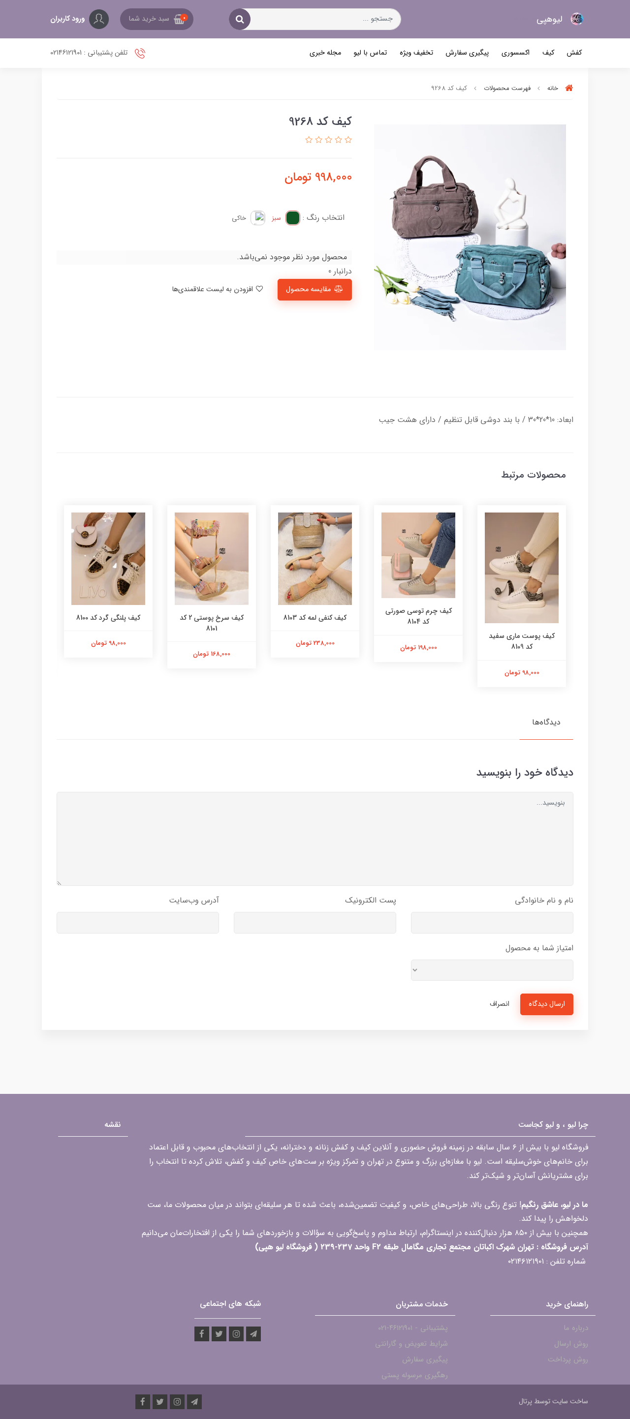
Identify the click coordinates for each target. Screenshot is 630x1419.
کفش (574, 53)
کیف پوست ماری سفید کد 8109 (522, 641)
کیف (548, 53)
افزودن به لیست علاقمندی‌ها (213, 289)
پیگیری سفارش (467, 53)
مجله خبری (325, 53)
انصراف (499, 1004)
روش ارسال (571, 1344)
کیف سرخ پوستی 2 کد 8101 (212, 623)
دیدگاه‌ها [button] (546, 722)
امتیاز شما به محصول (539, 948)
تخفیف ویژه (416, 53)
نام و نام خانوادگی (544, 900)
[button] (156, 19)
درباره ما (576, 1328)
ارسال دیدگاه (547, 1004)
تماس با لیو (370, 53)
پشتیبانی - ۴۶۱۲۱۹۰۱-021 (413, 1328)
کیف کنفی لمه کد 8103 (315, 617)
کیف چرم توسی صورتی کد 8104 (418, 616)
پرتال (525, 1401)
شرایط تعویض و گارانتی (411, 1344)
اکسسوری (516, 53)
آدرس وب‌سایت (194, 900)
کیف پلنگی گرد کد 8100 (108, 617)
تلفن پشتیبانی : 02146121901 (89, 53)
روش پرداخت (568, 1359)
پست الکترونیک (370, 900)
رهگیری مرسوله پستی (414, 1375)
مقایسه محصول (308, 289)
